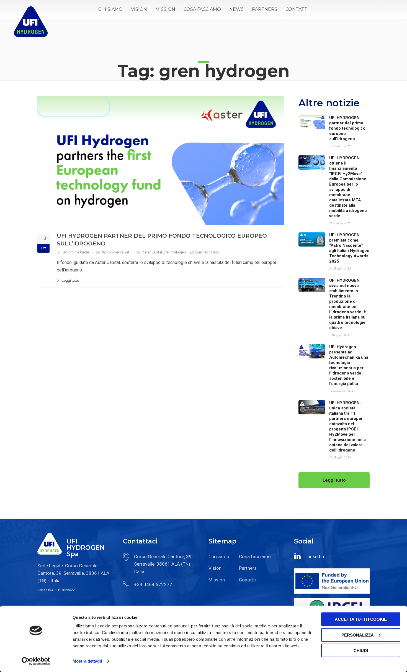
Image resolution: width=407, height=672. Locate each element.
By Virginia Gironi (76, 252)
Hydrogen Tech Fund (203, 252)
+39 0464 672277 (153, 584)
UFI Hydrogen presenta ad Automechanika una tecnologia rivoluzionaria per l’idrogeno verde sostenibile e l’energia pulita (348, 365)
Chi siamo (218, 556)
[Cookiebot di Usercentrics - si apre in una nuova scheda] (36, 661)
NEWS (236, 9)
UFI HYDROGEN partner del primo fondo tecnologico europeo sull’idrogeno (347, 128)
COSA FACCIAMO (202, 9)
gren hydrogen (175, 252)
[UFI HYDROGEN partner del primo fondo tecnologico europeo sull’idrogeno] (160, 160)
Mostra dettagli (87, 661)
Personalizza (357, 634)
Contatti (247, 580)
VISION (139, 9)
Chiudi (361, 650)
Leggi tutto (70, 280)
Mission (216, 580)
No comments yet (115, 252)
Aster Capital (152, 252)
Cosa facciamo (255, 556)
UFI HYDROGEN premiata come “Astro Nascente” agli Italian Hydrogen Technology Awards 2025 (349, 248)
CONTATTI (297, 9)
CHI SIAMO (110, 9)
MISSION (165, 9)
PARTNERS (264, 9)
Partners (248, 568)
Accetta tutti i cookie (361, 619)
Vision (214, 568)
